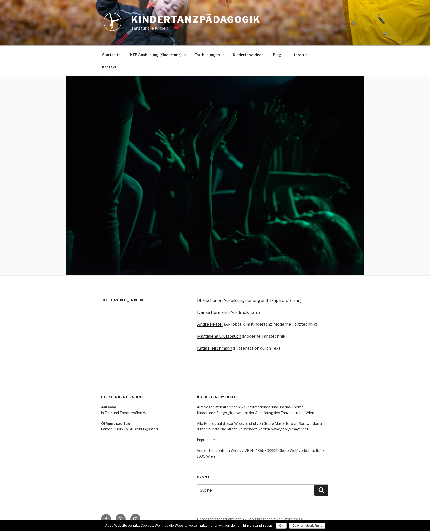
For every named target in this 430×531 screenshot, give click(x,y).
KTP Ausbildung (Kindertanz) (156, 55)
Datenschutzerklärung (307, 525)
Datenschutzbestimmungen (220, 519)
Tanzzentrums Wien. (298, 413)
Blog (277, 55)
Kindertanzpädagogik (196, 19)
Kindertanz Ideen (248, 55)
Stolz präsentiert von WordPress (275, 519)
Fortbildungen (207, 55)
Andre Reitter (210, 324)
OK (281, 525)
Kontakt (109, 67)
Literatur (299, 55)
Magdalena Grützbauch (219, 336)
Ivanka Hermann (213, 312)
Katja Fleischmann (214, 348)
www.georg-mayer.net (289, 429)
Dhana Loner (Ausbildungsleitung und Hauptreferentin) (249, 300)
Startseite (111, 55)
